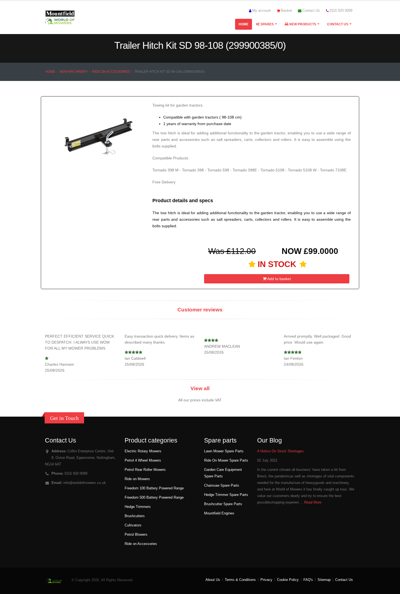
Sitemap (324, 580)
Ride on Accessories (111, 72)
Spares (267, 24)
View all (200, 388)
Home (243, 24)
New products (302, 24)
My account (261, 11)
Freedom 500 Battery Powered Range (154, 497)
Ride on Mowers (137, 479)
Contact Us (311, 11)
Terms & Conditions (240, 580)
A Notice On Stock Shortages (280, 451)
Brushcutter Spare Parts (223, 504)
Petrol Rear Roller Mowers (145, 470)
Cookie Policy (288, 580)
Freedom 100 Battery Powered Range (154, 488)
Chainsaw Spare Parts (221, 485)
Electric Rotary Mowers (143, 451)
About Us (212, 580)
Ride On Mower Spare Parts (226, 460)
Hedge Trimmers (138, 507)
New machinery (74, 72)
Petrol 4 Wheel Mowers (143, 460)
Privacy (266, 580)
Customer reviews (200, 310)
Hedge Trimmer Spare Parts (226, 495)
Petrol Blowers (136, 535)
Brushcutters (135, 516)
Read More (312, 502)
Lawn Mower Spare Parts (224, 451)
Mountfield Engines (219, 513)
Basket (286, 11)
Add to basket (278, 279)
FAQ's (308, 580)
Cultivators (133, 525)
